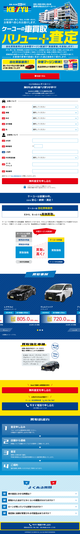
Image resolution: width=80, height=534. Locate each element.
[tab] (37, 330)
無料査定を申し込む (40, 390)
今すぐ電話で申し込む (42, 406)
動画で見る (41, 76)
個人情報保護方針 (16, 176)
